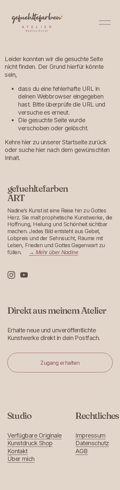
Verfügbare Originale (34, 435)
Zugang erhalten (60, 362)
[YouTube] (24, 275)
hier (26, 142)
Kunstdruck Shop (30, 443)
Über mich (21, 458)
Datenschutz (92, 443)
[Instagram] (11, 275)
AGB (81, 451)
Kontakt (17, 451)
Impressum (90, 435)
